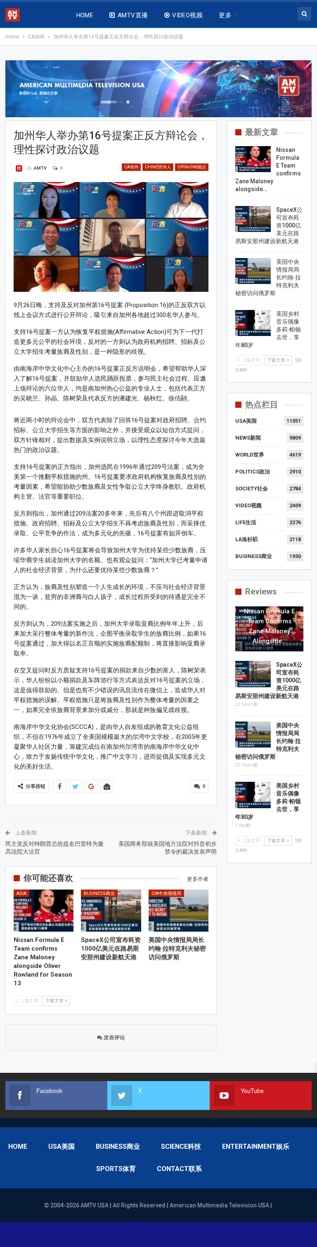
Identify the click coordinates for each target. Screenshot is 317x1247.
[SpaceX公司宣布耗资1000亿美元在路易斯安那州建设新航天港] (111, 911)
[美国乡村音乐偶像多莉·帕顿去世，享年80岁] (253, 323)
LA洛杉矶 (246, 539)
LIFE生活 (245, 522)
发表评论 (113, 1037)
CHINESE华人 (158, 167)
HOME (85, 15)
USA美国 (246, 421)
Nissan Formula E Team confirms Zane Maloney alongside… (269, 626)
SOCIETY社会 (251, 488)
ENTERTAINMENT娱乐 (255, 1146)
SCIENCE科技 (181, 1146)
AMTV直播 (133, 15)
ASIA (21, 893)
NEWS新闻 (248, 438)
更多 (225, 15)
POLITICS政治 (252, 472)
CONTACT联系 (179, 1169)
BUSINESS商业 (99, 893)
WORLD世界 (249, 455)
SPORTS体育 (116, 1169)
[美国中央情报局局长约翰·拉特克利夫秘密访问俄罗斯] (179, 911)
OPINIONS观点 (191, 167)
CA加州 (131, 167)
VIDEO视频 (187, 15)
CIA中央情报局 (166, 893)
